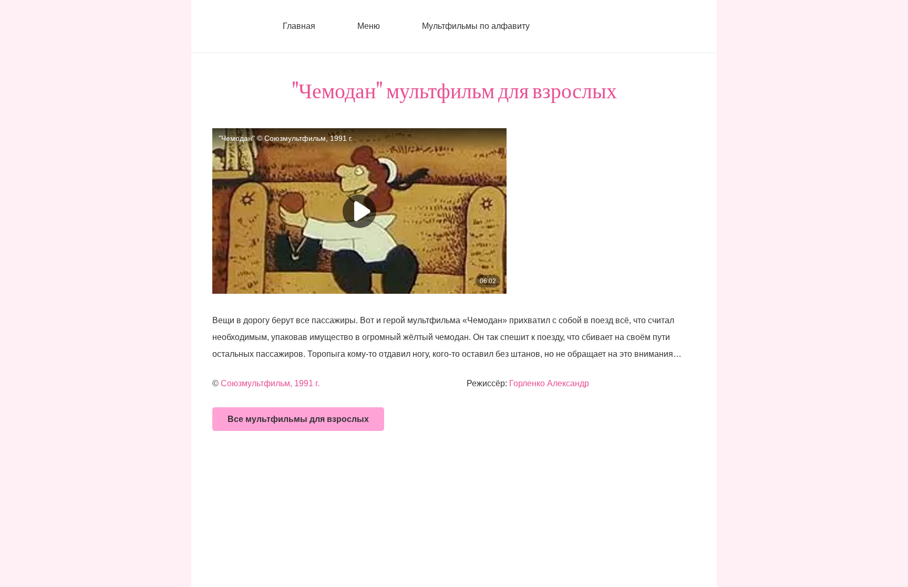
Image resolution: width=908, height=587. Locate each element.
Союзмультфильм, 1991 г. (270, 383)
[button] (386, 26)
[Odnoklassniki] (609, 26)
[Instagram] (588, 26)
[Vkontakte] (566, 26)
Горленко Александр (549, 383)
